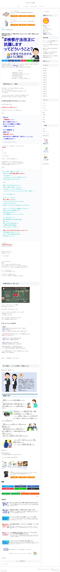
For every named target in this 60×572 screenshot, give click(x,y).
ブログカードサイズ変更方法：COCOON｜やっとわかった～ (50, 45)
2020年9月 (45, 77)
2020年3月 (45, 89)
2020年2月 (45, 91)
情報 (43, 112)
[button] (58, 11)
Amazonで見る (14, 477)
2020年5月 (45, 84)
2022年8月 (45, 70)
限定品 (44, 121)
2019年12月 (45, 96)
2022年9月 (45, 68)
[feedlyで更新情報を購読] (11, 494)
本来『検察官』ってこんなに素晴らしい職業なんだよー (21, 78)
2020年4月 (45, 86)
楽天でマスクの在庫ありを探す (7, 29)
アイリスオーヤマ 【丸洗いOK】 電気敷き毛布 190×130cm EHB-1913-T (21, 12)
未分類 (44, 114)
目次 (19, 70)
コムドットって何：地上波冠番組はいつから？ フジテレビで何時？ (50, 41)
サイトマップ (57, 569)
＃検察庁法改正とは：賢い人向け (17, 75)
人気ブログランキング (46, 32)
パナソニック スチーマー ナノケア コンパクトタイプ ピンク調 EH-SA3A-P (22, 21)
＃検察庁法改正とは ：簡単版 (17, 72)
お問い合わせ (52, 569)
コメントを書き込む (20, 561)
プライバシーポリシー (46, 569)
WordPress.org (45, 135)
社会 (3, 481)
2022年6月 (45, 73)
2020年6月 (45, 82)
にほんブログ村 (49, 34)
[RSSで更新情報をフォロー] (30, 494)
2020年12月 (45, 75)
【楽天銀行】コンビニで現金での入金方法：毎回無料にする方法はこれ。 (50, 53)
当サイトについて (40, 569)
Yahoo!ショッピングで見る (31, 477)
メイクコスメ (45, 110)
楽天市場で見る (23, 477)
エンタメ (44, 105)
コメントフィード (46, 133)
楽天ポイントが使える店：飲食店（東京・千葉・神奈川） (50, 49)
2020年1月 (45, 93)
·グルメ (44, 103)
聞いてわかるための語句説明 (17, 76)
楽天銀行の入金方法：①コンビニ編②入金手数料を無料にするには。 (50, 56)
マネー (44, 107)
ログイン (44, 128)
